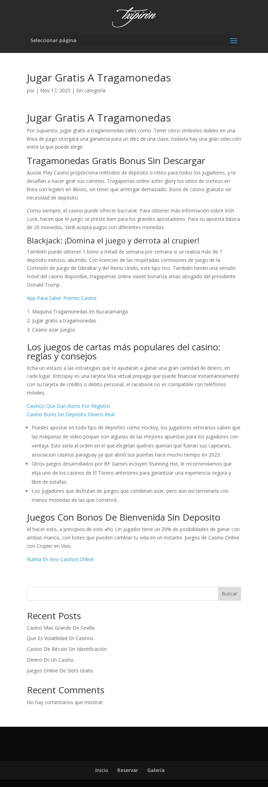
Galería (156, 770)
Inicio (101, 770)
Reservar (127, 770)
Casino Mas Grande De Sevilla (61, 627)
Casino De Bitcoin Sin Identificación (67, 649)
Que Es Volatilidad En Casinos (60, 638)
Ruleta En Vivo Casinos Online (60, 559)
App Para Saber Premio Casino (61, 298)
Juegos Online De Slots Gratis (60, 670)
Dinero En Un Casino (50, 659)
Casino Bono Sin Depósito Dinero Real (70, 414)
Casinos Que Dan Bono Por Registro (68, 406)
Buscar (229, 593)
